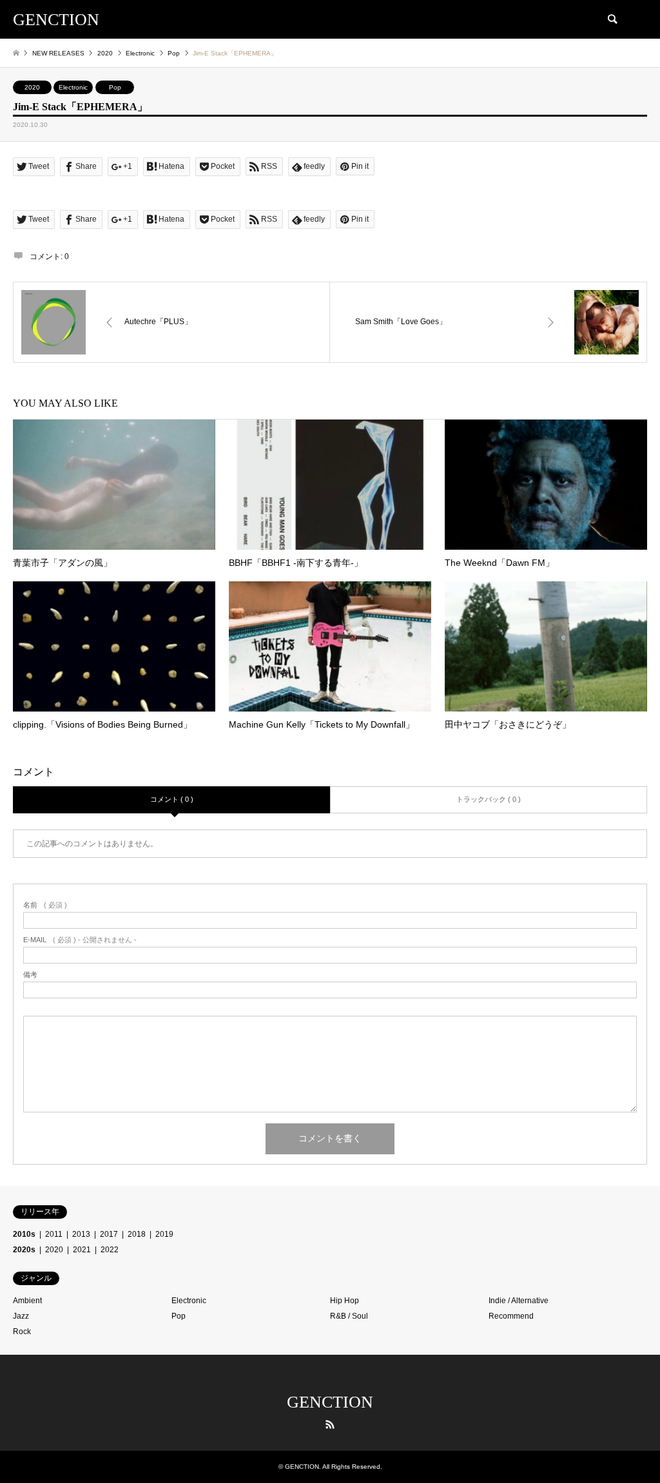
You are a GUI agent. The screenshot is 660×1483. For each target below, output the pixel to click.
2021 (82, 1249)
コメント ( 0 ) (171, 799)
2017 (109, 1234)
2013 (81, 1234)
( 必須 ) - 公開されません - (80, 940)
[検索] (611, 19)
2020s (24, 1249)
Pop (115, 87)
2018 (137, 1234)
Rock (22, 1331)
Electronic (73, 87)
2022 (110, 1249)
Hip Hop (344, 1300)
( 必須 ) (45, 905)
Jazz (21, 1316)
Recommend (511, 1316)
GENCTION (330, 1402)
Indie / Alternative (518, 1300)
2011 (54, 1234)
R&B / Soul (349, 1316)
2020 (32, 87)
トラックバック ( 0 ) (488, 799)
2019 (164, 1234)
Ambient (27, 1300)
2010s (24, 1234)
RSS (330, 1424)
